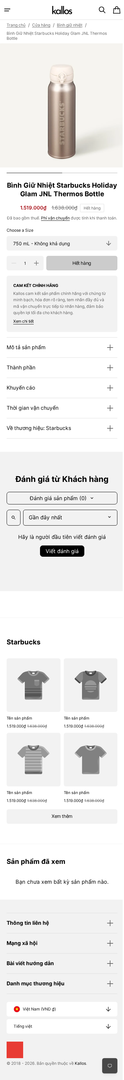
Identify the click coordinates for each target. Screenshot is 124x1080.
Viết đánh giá (59, 566)
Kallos (80, 1073)
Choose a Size (20, 245)
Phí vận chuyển (58, 226)
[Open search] (14, 533)
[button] (7, 10)
